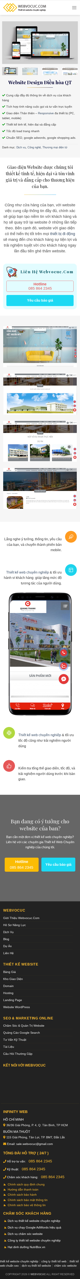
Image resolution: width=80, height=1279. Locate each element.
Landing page (12, 1000)
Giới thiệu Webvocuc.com (21, 918)
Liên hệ (8, 953)
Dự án (7, 946)
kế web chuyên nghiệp (56, 837)
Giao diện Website (24, 167)
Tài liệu (8, 1046)
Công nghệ (34, 147)
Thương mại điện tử (54, 147)
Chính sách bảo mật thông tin (28, 1200)
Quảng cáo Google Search (21, 1032)
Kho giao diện (13, 979)
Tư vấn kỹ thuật (14, 1039)
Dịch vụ (21, 147)
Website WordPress (16, 1007)
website (29, 828)
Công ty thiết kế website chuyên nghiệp (34, 1240)
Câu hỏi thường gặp (17, 1053)
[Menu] (74, 7)
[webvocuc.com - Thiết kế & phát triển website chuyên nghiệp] (24, 7)
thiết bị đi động (62, 234)
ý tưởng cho (55, 821)
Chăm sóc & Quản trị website (23, 1025)
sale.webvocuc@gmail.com (34, 1144)
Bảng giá (9, 972)
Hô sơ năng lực (14, 925)
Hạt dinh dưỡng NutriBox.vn (26, 1247)
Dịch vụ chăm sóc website (25, 1234)
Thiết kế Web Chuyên (59, 842)
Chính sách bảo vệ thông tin (27, 1205)
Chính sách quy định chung (26, 1184)
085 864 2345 (40, 286)
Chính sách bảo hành (22, 1194)
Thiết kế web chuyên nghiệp (27, 572)
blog (6, 939)
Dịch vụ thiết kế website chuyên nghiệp (34, 1221)
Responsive (46, 113)
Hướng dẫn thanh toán (23, 1189)
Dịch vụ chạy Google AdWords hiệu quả (34, 1227)
